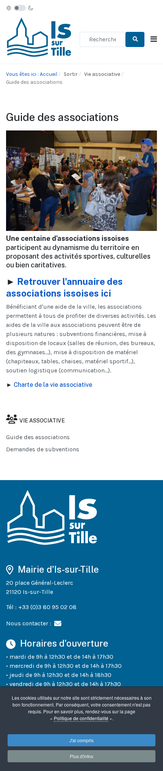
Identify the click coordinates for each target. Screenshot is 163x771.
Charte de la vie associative (53, 384)
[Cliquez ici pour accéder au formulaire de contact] (57, 623)
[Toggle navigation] (153, 39)
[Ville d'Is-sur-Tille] (40, 38)
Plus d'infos (81, 756)
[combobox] (102, 39)
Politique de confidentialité (81, 718)
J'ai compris (81, 740)
